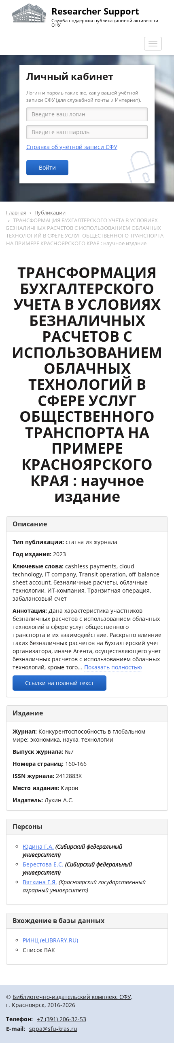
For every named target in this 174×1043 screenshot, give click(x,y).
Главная (16, 212)
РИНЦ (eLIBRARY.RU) (50, 940)
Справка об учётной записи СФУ (71, 147)
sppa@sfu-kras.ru (53, 1028)
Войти (47, 167)
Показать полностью (113, 667)
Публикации (50, 212)
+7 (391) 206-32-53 (61, 1019)
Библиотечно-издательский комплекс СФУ (72, 997)
